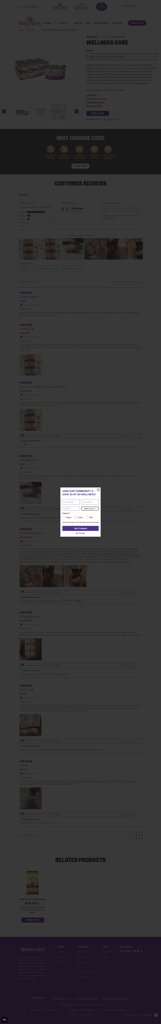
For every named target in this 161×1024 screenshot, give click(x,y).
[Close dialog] (98, 489)
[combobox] (88, 508)
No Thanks (80, 533)
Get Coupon (80, 528)
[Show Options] (94, 508)
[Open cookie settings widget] (4, 1020)
